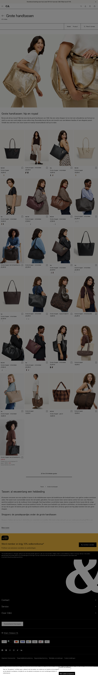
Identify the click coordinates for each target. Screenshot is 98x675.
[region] (49, 671)
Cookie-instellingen (64, 667)
